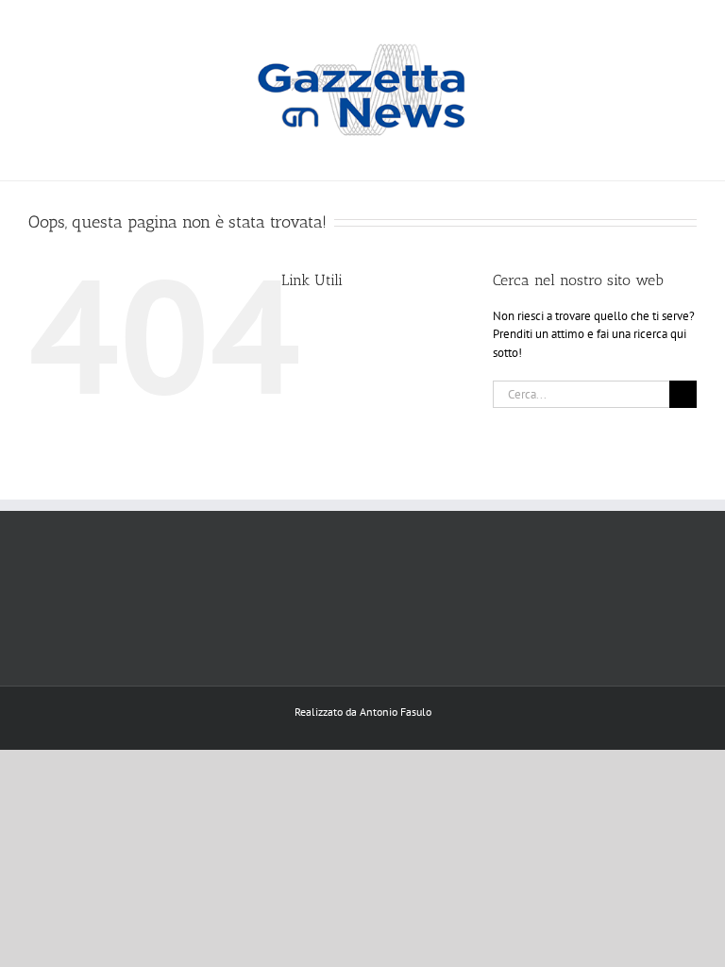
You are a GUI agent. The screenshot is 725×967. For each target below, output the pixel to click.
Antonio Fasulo (395, 711)
